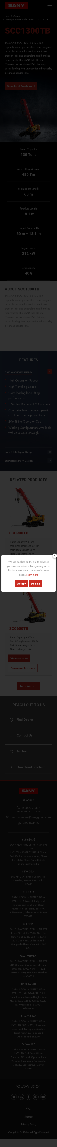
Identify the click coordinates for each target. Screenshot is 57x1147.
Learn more (32, 574)
